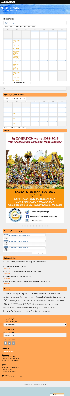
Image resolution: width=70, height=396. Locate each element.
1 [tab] (22, 225)
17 (56, 49)
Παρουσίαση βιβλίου (34, 307)
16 (47, 49)
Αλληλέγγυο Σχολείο (18, 293)
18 (65, 49)
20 (20, 60)
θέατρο (48, 311)
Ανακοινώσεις (39, 293)
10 (56, 39)
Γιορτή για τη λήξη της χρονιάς (15, 267)
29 (38, 71)
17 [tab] (47, 225)
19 (11, 60)
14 (29, 49)
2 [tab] (24, 225)
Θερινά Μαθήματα (41, 300)
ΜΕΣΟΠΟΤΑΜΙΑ (10, 7)
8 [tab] (33, 225)
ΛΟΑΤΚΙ (37, 304)
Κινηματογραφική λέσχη (18, 304)
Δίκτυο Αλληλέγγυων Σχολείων (37, 297)
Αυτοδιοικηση (15, 297)
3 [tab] (25, 225)
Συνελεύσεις (37, 311)
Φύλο (44, 311)
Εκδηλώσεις (9, 300)
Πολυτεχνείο (56, 307)
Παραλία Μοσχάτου (18, 308)
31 (56, 71)
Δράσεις (54, 296)
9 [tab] (35, 225)
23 (47, 60)
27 (20, 71)
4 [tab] (27, 225)
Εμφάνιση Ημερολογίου (38, 253)
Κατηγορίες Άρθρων (10, 322)
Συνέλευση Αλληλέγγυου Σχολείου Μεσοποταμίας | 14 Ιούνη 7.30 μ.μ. (28, 281)
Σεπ (29, 26)
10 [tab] (36, 225)
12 (11, 49)
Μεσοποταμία (53, 304)
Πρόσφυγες (18, 311)
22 (38, 60)
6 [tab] (30, 225)
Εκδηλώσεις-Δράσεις (25, 300)
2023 (7, 26)
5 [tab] (28, 225)
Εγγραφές (61, 297)
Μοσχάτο (7, 307)
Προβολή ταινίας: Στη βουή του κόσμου (18, 276)
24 (56, 60)
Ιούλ (11, 26)
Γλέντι (22, 296)
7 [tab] (31, 225)
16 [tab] (45, 225)
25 (65, 60)
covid (4, 294)
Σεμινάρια (26, 311)
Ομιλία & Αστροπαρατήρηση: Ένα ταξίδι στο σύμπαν (23, 271)
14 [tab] (42, 225)
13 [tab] (41, 225)
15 (38, 49)
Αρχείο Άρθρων (9, 332)
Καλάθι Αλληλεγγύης (56, 300)
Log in (44, 384)
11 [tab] (38, 225)
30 (47, 71)
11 (65, 39)
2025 (33, 26)
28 (29, 71)
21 (29, 60)
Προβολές (9, 311)
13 (20, 49)
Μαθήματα (41, 304)
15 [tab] (44, 225)
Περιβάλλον (48, 308)
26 (11, 71)
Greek (55, 394)
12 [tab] (39, 225)
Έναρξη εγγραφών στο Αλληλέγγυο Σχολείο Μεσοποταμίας (25, 262)
